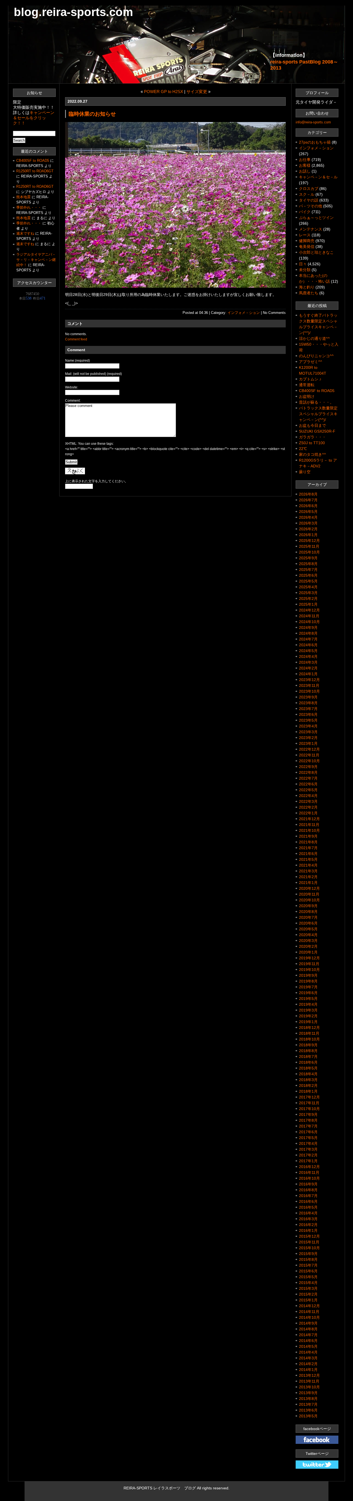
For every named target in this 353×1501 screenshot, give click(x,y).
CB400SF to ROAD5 (32, 161)
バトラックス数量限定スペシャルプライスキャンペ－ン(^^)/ (318, 414)
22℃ (303, 448)
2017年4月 (308, 1143)
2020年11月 (309, 894)
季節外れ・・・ (28, 208)
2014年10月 (309, 1317)
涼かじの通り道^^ (314, 338)
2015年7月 (308, 1265)
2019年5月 (308, 998)
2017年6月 (308, 1132)
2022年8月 (308, 772)
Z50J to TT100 (312, 443)
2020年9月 (308, 906)
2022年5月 (308, 790)
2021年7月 (308, 848)
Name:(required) (77, 360)
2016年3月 (308, 1219)
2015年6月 (308, 1271)
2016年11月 (309, 1172)
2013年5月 (308, 1416)
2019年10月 (309, 969)
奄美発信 (306, 246)
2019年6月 (308, 993)
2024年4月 (308, 656)
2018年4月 (308, 1074)
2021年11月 (309, 824)
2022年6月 (308, 784)
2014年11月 (309, 1311)
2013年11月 (309, 1381)
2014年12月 (309, 1306)
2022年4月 (308, 795)
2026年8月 (308, 494)
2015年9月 (308, 1253)
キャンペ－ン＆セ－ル (318, 177)
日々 (303, 264)
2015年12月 (309, 1236)
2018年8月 (308, 1051)
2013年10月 (309, 1387)
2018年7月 (308, 1056)
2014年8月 (308, 1329)
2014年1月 (308, 1369)
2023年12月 (309, 679)
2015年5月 (308, 1277)
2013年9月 (308, 1393)
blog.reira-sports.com (73, 12)
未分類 (305, 270)
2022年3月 (308, 801)
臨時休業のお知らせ (92, 114)
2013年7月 (308, 1404)
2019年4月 (308, 1004)
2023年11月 (309, 685)
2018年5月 (308, 1068)
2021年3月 (308, 871)
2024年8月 (308, 633)
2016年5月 (308, 1207)
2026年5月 (308, 511)
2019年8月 (308, 981)
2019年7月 (308, 987)
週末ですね (25, 233)
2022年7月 (308, 778)
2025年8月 (308, 564)
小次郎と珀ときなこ (316, 252)
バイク (305, 212)
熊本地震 (23, 197)
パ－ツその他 (310, 206)
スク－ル (306, 194)
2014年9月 (308, 1323)
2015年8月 (308, 1259)
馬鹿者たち (308, 293)
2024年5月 (308, 650)
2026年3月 (308, 523)
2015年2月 (308, 1294)
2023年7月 (308, 708)
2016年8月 (308, 1190)
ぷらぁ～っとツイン (316, 217)
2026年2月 (308, 529)
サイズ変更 (196, 91)
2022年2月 (308, 807)
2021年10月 (309, 830)
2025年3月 (308, 593)
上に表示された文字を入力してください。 (96, 481)
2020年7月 (308, 917)
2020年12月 (309, 888)
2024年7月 (308, 639)
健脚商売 (306, 241)
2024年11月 (309, 616)
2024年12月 (309, 610)
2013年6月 (308, 1410)
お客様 (305, 165)
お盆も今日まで (312, 425)
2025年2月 (308, 598)
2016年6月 (308, 1201)
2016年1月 (308, 1230)
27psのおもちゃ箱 (315, 142)
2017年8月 (308, 1120)
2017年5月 (308, 1137)
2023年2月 (308, 737)
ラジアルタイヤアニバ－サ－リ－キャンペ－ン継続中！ (36, 260)
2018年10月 (309, 1039)
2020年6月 (308, 923)
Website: (71, 387)
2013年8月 (308, 1398)
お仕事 (305, 159)
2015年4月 (308, 1282)
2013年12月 (309, 1375)
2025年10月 (309, 552)
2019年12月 (309, 958)
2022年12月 (309, 749)
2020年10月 (309, 900)
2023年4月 (308, 726)
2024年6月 (308, 645)
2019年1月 (308, 1022)
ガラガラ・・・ (312, 437)
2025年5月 (308, 581)
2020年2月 (308, 946)
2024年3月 (308, 662)
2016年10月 (309, 1178)
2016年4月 (308, 1213)
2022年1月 (308, 813)
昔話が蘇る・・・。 (316, 402)
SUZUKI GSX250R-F (317, 431)
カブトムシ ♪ (310, 379)
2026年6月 (308, 506)
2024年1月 (308, 674)
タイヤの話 (308, 200)
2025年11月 (309, 546)
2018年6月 (308, 1062)
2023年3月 (308, 732)
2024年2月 (308, 668)
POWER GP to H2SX (163, 91)
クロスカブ (308, 188)
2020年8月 (308, 911)
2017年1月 (308, 1161)
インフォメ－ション (244, 313)
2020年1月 (308, 952)
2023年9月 (308, 697)
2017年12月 (309, 1097)
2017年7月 (308, 1126)
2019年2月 (308, 1016)
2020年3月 (308, 940)
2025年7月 (308, 569)
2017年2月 (308, 1155)
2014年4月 (308, 1352)
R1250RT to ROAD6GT (35, 171)
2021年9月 (308, 836)
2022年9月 (308, 766)
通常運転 (306, 385)
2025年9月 (308, 558)
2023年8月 (308, 703)
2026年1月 (308, 535)
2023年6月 (308, 714)
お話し (305, 171)
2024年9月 (308, 627)
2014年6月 (308, 1340)
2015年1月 (308, 1300)
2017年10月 (309, 1108)
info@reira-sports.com (313, 122)
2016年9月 (308, 1184)
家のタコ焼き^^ (312, 454)
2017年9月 (308, 1114)
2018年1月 (308, 1091)
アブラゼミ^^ (310, 361)
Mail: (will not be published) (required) (93, 374)
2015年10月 (309, 1248)
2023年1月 (308, 743)
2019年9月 (308, 975)
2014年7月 (308, 1335)
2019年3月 (308, 1010)
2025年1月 (308, 604)
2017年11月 (309, 1103)
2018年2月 (308, 1085)
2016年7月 (308, 1195)
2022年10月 (309, 761)
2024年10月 (309, 622)
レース (305, 235)
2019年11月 (309, 964)
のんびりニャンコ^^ (316, 356)
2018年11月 (309, 1033)
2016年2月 (308, 1224)
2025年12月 (309, 540)
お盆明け (306, 396)
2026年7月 (308, 500)
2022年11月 (309, 755)
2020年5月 (308, 929)
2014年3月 (308, 1358)
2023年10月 (309, 691)
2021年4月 (308, 865)
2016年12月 (309, 1166)
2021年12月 (309, 819)
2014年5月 (308, 1346)
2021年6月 (308, 853)
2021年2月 (308, 877)
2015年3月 (308, 1288)
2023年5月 (308, 720)
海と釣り (306, 287)
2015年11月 (309, 1242)
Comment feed (76, 339)
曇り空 (305, 472)
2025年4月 (308, 587)
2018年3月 (308, 1080)
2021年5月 (308, 859)
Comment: (73, 401)
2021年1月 (308, 882)
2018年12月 (309, 1027)
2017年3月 (308, 1149)
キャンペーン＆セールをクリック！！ (33, 117)
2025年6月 (308, 575)
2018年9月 (308, 1045)
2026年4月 (308, 517)
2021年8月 (308, 842)
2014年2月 (308, 1364)
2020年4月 (308, 935)
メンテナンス (310, 229)
